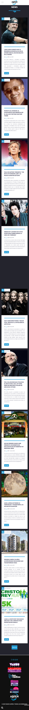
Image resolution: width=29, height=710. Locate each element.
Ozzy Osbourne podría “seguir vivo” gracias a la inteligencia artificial (14, 322)
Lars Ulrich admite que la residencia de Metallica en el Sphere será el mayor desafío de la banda (13, 52)
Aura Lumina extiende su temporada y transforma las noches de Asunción (13, 504)
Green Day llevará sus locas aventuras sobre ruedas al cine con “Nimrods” (13, 233)
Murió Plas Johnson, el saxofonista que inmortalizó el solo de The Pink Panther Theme (13, 113)
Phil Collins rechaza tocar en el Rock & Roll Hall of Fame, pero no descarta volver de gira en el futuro (14, 384)
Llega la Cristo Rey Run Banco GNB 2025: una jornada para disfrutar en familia (14, 620)
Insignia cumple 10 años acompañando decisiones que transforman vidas (13, 561)
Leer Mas (6, 73)
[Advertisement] (14, 272)
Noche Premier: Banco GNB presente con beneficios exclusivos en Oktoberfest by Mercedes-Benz (14, 446)
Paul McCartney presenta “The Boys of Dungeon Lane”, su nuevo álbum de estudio (14, 173)
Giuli (6, 56)
